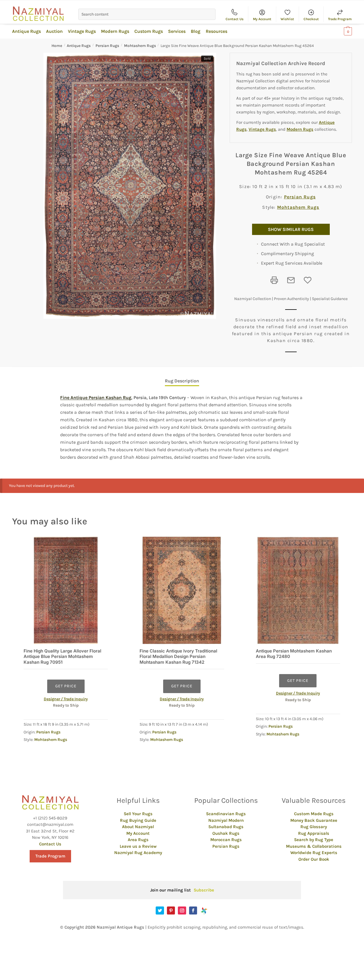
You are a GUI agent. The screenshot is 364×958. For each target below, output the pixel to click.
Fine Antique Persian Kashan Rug (95, 397)
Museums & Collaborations (314, 846)
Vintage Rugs (262, 129)
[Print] (274, 280)
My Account (262, 19)
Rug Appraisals (313, 833)
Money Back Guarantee (313, 820)
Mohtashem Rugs (140, 45)
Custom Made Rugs (313, 813)
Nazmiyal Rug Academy (138, 852)
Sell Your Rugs (138, 813)
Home (57, 45)
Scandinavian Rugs (226, 813)
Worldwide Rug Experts (313, 852)
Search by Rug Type (313, 839)
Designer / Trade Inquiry (66, 699)
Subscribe (204, 890)
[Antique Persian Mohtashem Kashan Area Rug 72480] (298, 590)
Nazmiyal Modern (226, 820)
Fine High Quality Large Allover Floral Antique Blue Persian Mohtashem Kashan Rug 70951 (62, 656)
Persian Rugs (107, 45)
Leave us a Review (138, 846)
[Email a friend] (291, 280)
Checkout (311, 19)
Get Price (66, 686)
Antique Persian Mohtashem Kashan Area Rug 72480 (294, 653)
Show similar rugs (291, 229)
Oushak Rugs (225, 833)
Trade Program (340, 19)
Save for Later (308, 280)
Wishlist (287, 19)
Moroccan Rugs (226, 839)
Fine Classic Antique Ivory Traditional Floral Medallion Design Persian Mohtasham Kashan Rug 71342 (178, 656)
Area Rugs (138, 839)
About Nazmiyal (138, 826)
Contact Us (234, 19)
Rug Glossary (313, 826)
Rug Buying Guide (138, 820)
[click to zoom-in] (129, 186)
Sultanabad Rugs (225, 826)
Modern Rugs (300, 129)
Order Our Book (313, 859)
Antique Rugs (79, 45)
